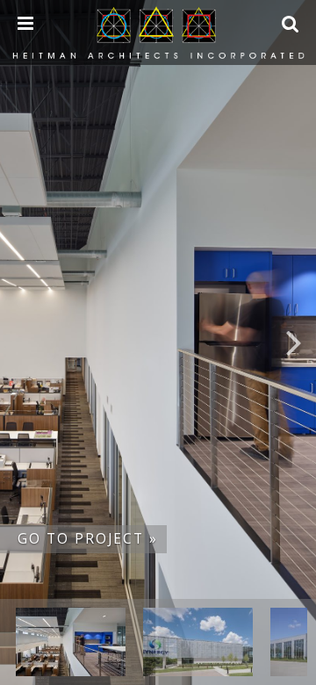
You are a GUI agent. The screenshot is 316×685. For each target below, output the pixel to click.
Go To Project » (88, 539)
